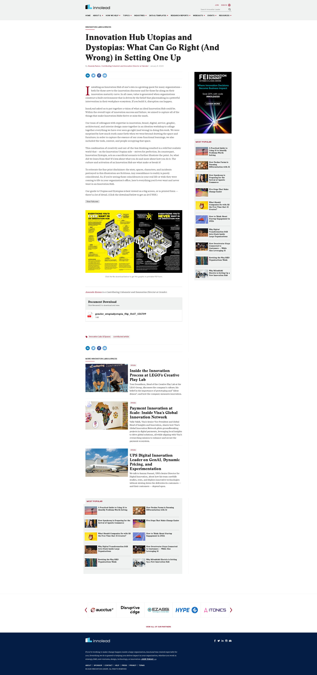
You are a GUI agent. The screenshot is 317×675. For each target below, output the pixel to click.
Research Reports (179, 16)
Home (88, 16)
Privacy (132, 665)
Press (124, 665)
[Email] (105, 75)
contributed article (121, 337)
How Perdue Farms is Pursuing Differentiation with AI (160, 508)
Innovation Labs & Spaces (98, 27)
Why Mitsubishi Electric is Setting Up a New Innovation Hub (161, 560)
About (88, 665)
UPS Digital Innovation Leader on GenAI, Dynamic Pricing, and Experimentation (155, 462)
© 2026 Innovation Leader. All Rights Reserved (106, 669)
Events (211, 16)
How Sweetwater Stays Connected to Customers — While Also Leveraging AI (161, 548)
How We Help (112, 16)
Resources (224, 16)
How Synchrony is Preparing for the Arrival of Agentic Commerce (114, 521)
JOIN (217, 5)
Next (231, 610)
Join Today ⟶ (148, 659)
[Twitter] (93, 75)
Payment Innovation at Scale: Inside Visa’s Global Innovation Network (154, 412)
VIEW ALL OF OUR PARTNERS (158, 627)
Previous (86, 610)
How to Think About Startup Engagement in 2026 (159, 534)
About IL (97, 16)
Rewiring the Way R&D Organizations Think (108, 560)
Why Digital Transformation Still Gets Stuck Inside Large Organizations (113, 548)
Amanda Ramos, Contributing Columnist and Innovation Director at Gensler (118, 66)
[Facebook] (99, 75)
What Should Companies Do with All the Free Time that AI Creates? (114, 534)
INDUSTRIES (139, 16)
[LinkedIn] (87, 75)
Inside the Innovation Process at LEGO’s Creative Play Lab (154, 375)
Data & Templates (157, 16)
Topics (126, 16)
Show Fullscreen (92, 201)
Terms (142, 665)
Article (133, 365)
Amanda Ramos (93, 292)
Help (117, 665)
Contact (109, 665)
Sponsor (98, 665)
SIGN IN (224, 5)
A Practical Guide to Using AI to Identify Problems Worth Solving (112, 508)
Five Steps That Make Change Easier (162, 520)
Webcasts (198, 16)
